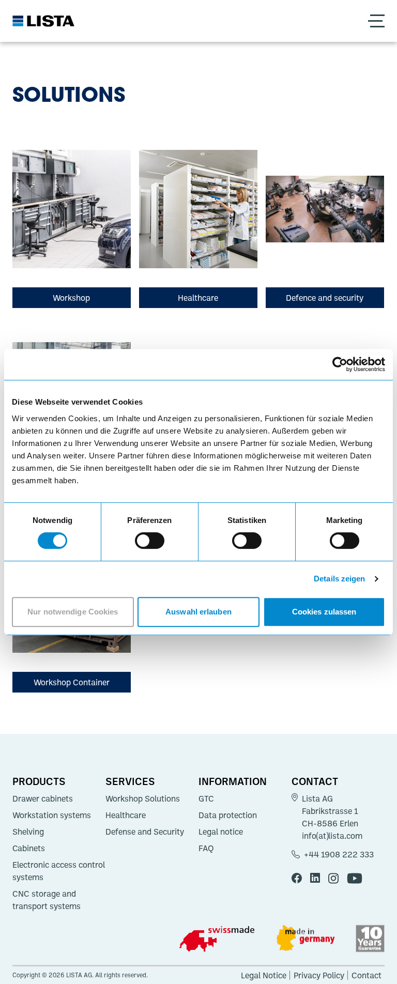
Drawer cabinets (42, 798)
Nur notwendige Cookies (72, 611)
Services (130, 781)
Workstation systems (51, 815)
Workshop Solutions (142, 798)
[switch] (149, 540)
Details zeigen (339, 578)
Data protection (227, 815)
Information (232, 781)
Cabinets (28, 848)
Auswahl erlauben (198, 611)
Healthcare (125, 815)
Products (39, 781)
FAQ (206, 848)
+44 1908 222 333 (339, 854)
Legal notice (220, 831)
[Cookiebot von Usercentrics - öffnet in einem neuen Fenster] (340, 364)
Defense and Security (144, 831)
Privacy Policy (319, 975)
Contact (315, 781)
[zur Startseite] (43, 21)
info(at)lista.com (332, 836)
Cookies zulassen (324, 611)
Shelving (28, 831)
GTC (206, 798)
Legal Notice (263, 975)
